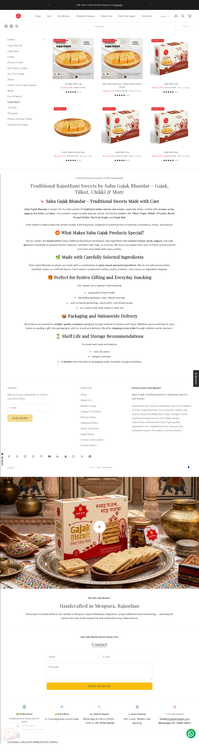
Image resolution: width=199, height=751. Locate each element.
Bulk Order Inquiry (127, 16)
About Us (86, 400)
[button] (62, 722)
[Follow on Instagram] (25, 456)
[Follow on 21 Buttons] (89, 456)
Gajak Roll (13, 51)
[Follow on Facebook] (9, 456)
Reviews (2, 461)
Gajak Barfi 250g (122, 152)
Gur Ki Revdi (14, 96)
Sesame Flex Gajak (17, 124)
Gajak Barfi (13, 101)
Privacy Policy (88, 445)
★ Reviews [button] (196, 378)
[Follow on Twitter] (17, 456)
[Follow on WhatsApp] (73, 456)
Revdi (10, 90)
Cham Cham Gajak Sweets (22, 84)
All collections (64, 16)
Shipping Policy (89, 422)
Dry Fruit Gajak (15, 73)
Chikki (10, 56)
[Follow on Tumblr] (81, 456)
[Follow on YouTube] (49, 456)
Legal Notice (87, 434)
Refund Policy (88, 417)
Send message (99, 686)
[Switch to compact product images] (16, 26)
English (163, 16)
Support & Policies (91, 411)
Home (38, 16)
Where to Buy (107, 16)
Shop (49, 16)
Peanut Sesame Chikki (19, 118)
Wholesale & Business (85, 16)
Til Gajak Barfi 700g (73, 84)
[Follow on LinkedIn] (57, 456)
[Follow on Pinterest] (41, 456)
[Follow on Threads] (33, 456)
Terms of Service (90, 428)
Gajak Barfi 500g (171, 84)
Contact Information (92, 439)
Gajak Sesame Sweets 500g (73, 152)
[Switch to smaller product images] (11, 26)
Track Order (147, 16)
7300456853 (117, 5)
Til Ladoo (12, 113)
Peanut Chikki (15, 62)
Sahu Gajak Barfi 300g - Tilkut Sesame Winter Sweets (122, 85)
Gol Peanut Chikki (17, 68)
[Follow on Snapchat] (65, 456)
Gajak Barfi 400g (171, 152)
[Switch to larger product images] (6, 26)
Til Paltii (12, 107)
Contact (99, 644)
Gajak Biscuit (14, 45)
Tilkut (10, 79)
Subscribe (20, 418)
